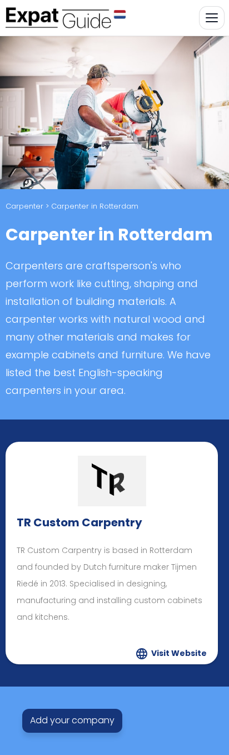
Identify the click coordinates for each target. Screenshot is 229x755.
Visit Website (179, 653)
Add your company (72, 720)
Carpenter (24, 206)
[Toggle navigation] (212, 17)
